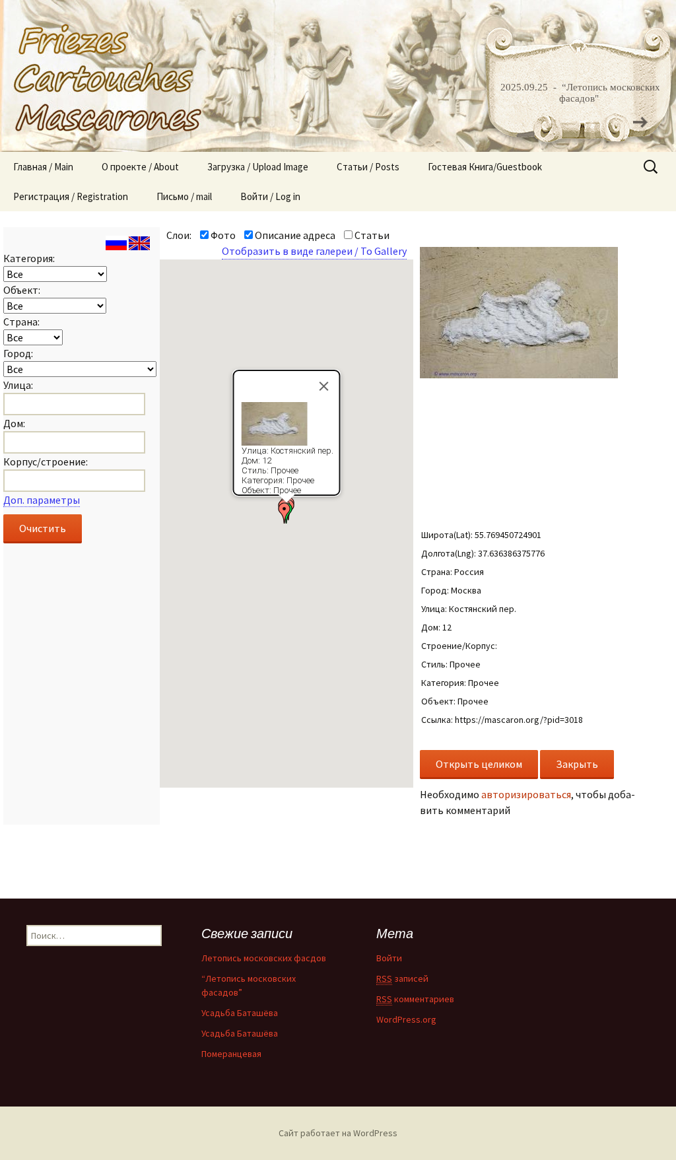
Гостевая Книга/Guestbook (485, 166)
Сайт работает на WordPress (338, 1133)
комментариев (415, 999)
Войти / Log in (270, 196)
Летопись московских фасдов (263, 958)
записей (402, 978)
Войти (389, 958)
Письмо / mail (184, 196)
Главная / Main (43, 166)
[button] (284, 513)
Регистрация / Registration (70, 196)
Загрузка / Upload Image (257, 166)
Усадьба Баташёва (239, 1013)
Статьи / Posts (368, 166)
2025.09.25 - (529, 87)
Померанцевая (231, 1054)
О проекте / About (140, 166)
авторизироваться (526, 794)
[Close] (323, 386)
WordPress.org (406, 1019)
